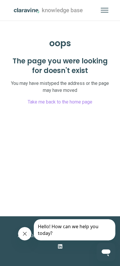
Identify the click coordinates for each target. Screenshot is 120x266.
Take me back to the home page (60, 102)
